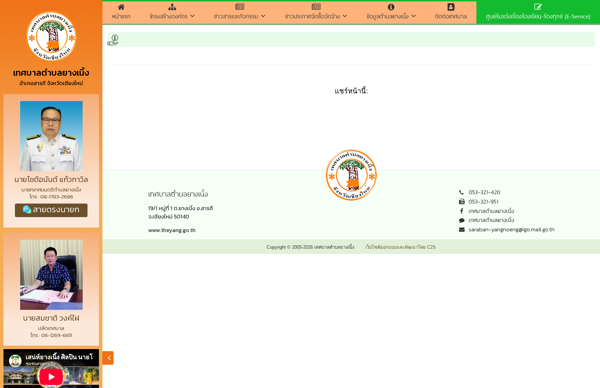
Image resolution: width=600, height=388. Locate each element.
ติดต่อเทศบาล (451, 16)
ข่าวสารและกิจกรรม (237, 16)
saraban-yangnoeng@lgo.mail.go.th (512, 229)
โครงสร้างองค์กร (170, 16)
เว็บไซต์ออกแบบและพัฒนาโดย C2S (400, 247)
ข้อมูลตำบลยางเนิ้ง (389, 16)
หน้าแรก (121, 16)
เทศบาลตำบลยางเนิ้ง (491, 211)
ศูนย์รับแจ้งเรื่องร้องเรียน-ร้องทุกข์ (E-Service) (538, 16)
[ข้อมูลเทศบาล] (108, 358)
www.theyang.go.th (171, 230)
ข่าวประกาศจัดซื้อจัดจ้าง (313, 16)
